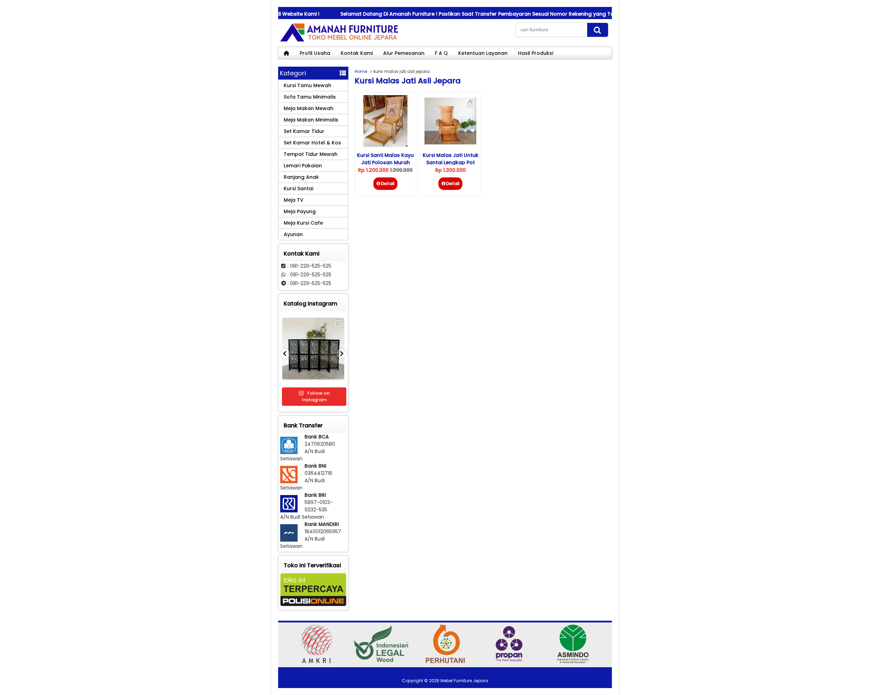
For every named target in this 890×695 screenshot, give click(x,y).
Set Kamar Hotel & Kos (312, 142)
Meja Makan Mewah (308, 108)
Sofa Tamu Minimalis (310, 96)
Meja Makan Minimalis (311, 119)
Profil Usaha (315, 53)
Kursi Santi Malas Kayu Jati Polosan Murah (385, 159)
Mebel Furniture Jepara (464, 681)
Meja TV (294, 199)
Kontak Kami (357, 53)
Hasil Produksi (535, 53)
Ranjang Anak (301, 177)
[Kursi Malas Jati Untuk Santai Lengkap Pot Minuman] (450, 142)
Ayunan (293, 234)
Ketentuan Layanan (483, 53)
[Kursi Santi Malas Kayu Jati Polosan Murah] (385, 145)
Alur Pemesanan (403, 53)
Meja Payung (300, 211)
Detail (388, 183)
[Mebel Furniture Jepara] (339, 41)
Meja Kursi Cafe (303, 222)
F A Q (441, 53)
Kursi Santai (298, 188)
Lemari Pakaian (303, 165)
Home (361, 71)
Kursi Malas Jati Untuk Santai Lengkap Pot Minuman (450, 162)
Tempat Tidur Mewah (311, 154)
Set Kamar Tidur (304, 131)
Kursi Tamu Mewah (307, 85)
